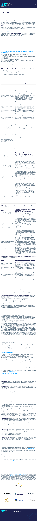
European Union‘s (11, 475)
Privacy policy (28, 519)
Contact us (18, 519)
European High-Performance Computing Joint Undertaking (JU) (18, 474)
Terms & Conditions (33, 519)
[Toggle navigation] (35, 5)
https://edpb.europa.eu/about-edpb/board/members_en (22, 460)
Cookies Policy (23, 519)
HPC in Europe (6, 482)
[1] (31, 60)
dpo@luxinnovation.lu (12, 371)
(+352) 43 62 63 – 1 (17, 511)
